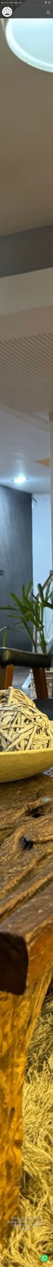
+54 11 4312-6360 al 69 (12, 3)
